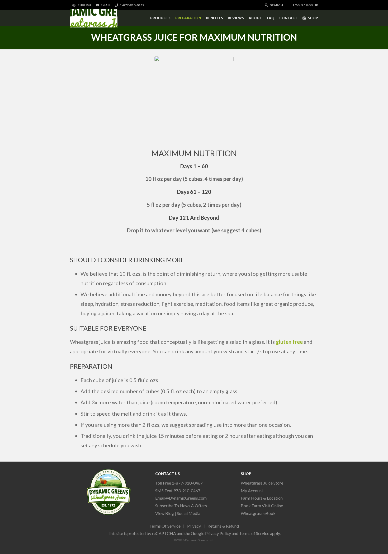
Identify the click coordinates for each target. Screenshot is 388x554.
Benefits (214, 18)
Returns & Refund (223, 525)
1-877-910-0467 (132, 5)
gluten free (289, 342)
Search (276, 5)
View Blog (164, 513)
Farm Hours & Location (262, 497)
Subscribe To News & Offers (181, 505)
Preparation (188, 18)
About (255, 18)
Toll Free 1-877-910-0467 (179, 482)
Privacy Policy (218, 533)
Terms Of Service (165, 525)
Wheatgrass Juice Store (262, 482)
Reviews (236, 18)
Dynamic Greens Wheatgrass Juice (93, 18)
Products (160, 18)
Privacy (194, 525)
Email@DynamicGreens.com (181, 497)
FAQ (271, 18)
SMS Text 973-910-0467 (177, 490)
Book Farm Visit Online (262, 505)
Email (105, 5)
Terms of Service (254, 533)
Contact (288, 18)
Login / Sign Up (305, 5)
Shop (313, 18)
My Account (252, 490)
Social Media (188, 513)
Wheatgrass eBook (258, 513)
